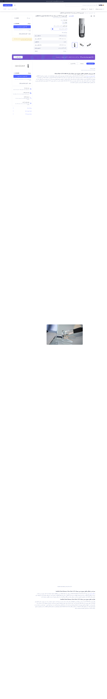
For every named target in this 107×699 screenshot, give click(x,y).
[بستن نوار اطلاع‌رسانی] (3, 1)
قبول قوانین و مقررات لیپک (17, 29)
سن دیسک (86, 12)
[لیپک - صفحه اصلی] (101, 5)
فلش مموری (91, 12)
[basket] (15, 5)
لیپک (94, 12)
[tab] (90, 64)
